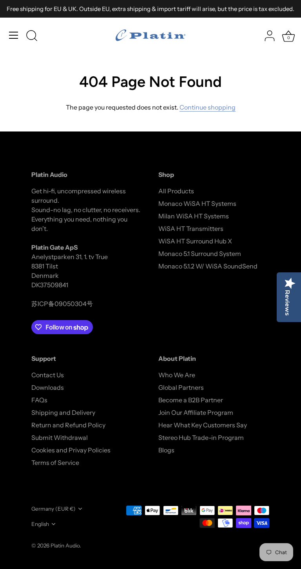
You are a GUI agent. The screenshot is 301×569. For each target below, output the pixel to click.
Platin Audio (65, 545)
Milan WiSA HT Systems (193, 216)
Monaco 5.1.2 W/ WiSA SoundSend (207, 266)
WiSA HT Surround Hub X (195, 241)
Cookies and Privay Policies (71, 450)
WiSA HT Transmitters (190, 228)
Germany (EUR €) (53, 509)
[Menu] (13, 35)
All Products (176, 191)
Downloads (47, 387)
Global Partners (181, 387)
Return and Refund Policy (68, 425)
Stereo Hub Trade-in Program (201, 437)
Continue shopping (208, 107)
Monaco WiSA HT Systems (197, 203)
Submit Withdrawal (59, 437)
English (40, 524)
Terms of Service (55, 462)
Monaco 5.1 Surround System (199, 253)
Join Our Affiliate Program (195, 412)
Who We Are (176, 375)
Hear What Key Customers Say (202, 425)
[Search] (31, 36)
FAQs (39, 400)
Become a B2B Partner (190, 400)
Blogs (166, 450)
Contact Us (47, 375)
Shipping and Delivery (63, 412)
